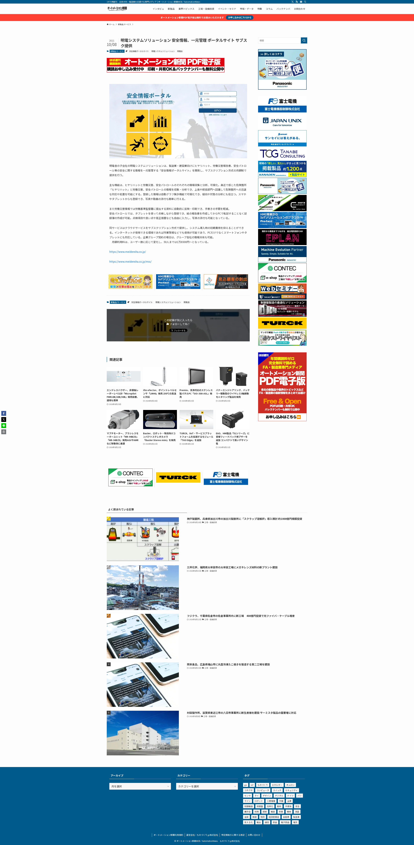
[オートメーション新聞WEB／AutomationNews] (117, 8)
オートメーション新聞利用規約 (168, 834)
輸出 (259, 822)
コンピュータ (262, 790)
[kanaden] (282, 176)
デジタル (279, 795)
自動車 (286, 816)
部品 (275, 822)
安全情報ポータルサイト (139, 51)
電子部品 (285, 822)
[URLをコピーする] (3, 431)
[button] (3, 413)
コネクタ (248, 790)
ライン (247, 800)
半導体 (288, 806)
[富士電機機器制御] (226, 484)
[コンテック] (130, 485)
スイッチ (277, 790)
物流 (263, 816)
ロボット (259, 800)
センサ (247, 795)
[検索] (305, 2)
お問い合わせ (254, 834)
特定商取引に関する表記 (233, 834)
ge (245, 784)
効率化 (270, 806)
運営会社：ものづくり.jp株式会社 (202, 834)
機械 (289, 811)
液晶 (297, 811)
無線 (254, 816)
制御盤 (260, 806)
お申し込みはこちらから (239, 17)
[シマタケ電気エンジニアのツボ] (130, 288)
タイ (257, 795)
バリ (299, 795)
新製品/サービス (117, 51)
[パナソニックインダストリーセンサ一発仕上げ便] (282, 88)
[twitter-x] (292, 2)
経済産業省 (274, 816)
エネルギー (277, 784)
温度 (246, 816)
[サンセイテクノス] (282, 145)
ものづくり (262, 784)
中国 (281, 800)
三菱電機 (271, 800)
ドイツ (290, 795)
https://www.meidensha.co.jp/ (127, 252)
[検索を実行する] (304, 40)
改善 (281, 811)
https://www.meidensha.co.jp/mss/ (130, 261)
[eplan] (282, 244)
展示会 (247, 811)
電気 (295, 822)
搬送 (273, 811)
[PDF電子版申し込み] (165, 71)
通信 (267, 822)
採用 (257, 811)
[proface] (178, 288)
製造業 (296, 816)
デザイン (267, 795)
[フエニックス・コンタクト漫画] (282, 344)
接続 (265, 811)
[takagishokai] (282, 298)
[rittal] (282, 315)
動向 (279, 806)
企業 (289, 800)
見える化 (248, 822)
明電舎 (180, 51)
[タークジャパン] (178, 481)
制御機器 (248, 806)
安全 (297, 806)
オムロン (290, 784)
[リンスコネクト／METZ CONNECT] (282, 210)
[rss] (297, 2)
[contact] (301, 2)
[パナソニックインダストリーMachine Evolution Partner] (282, 261)
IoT (252, 784)
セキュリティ (291, 790)
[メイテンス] (226, 288)
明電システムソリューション (163, 51)
